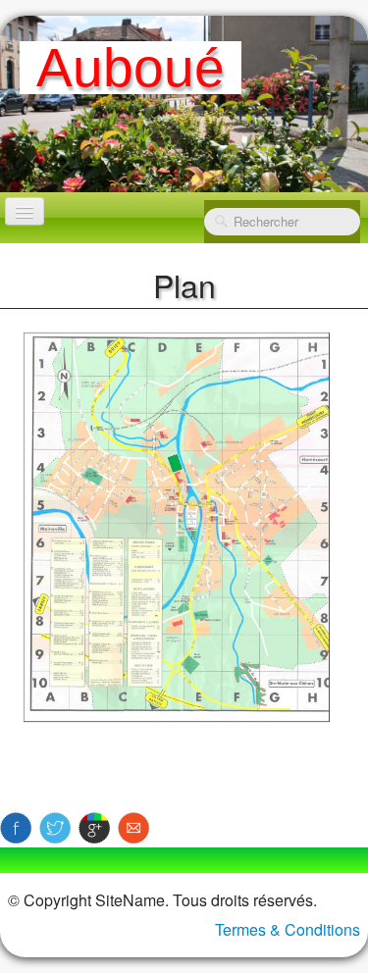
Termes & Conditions (287, 929)
